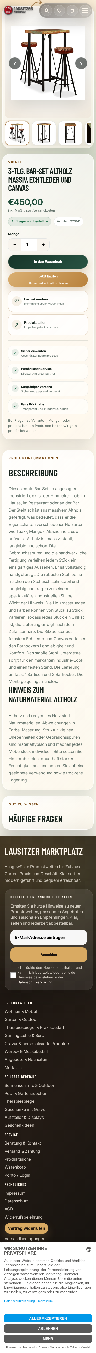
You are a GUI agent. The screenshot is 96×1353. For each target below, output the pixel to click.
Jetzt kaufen (48, 279)
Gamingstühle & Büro (24, 1035)
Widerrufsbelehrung (24, 1217)
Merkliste (13, 1067)
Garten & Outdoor (21, 1019)
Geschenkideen (19, 1125)
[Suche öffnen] (46, 10)
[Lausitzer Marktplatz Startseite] (19, 10)
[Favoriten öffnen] (59, 10)
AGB (9, 1208)
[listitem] (17, 133)
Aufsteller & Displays (24, 1117)
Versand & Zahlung (22, 1151)
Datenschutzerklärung (35, 982)
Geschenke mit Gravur (26, 1109)
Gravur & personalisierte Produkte (37, 1043)
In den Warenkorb (48, 262)
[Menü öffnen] (85, 10)
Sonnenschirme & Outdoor (30, 1085)
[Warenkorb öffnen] (72, 10)
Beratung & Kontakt (23, 1143)
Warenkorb (15, 1167)
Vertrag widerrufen (26, 1228)
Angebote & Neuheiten (26, 1059)
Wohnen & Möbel (21, 1011)
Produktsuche (18, 1159)
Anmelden (49, 955)
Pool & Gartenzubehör (26, 1093)
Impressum (15, 1193)
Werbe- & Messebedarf (27, 1051)
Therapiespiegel (20, 1101)
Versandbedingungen (25, 1238)
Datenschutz (16, 1200)
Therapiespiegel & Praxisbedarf (35, 1027)
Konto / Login (17, 1175)
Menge (13, 234)
